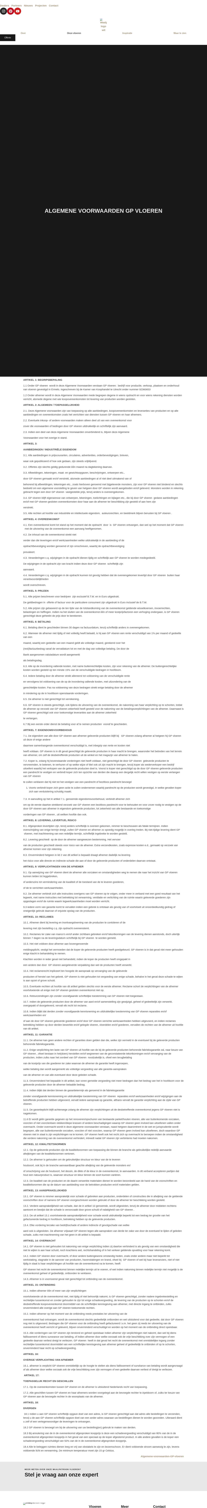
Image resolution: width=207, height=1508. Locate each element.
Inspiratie (127, 33)
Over (23, 33)
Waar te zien (179, 33)
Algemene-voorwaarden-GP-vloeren (162, 1456)
